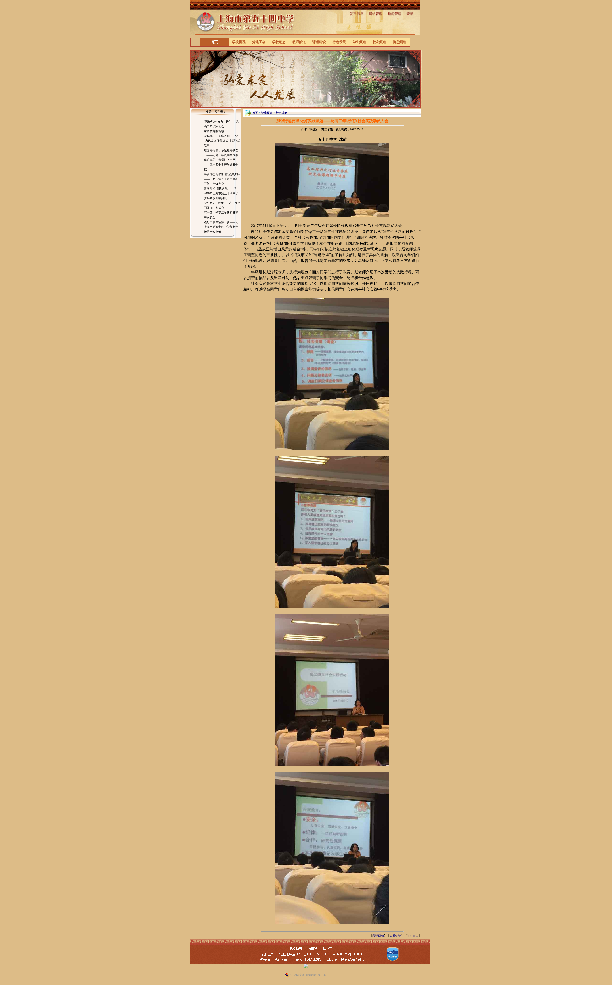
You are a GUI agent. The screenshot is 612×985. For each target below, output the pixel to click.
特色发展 (339, 42)
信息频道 (399, 42)
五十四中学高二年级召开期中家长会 (221, 215)
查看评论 (395, 936)
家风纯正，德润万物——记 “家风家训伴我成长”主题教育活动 (222, 140)
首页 (214, 42)
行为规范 (281, 112)
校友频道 (379, 42)
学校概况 (239, 42)
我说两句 (378, 936)
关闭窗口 (412, 936)
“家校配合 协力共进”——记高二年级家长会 (221, 124)
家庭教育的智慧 (214, 131)
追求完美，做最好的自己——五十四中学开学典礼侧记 (221, 164)
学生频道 (359, 42)
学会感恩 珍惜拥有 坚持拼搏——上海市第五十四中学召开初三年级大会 (222, 179)
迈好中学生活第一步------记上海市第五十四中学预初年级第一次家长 (221, 226)
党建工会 (259, 42)
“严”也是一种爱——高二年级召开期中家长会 (222, 205)
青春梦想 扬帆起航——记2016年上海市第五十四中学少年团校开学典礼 (221, 193)
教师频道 (299, 42)
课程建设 (319, 42)
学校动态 (279, 42)
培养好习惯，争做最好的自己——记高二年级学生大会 (221, 153)
